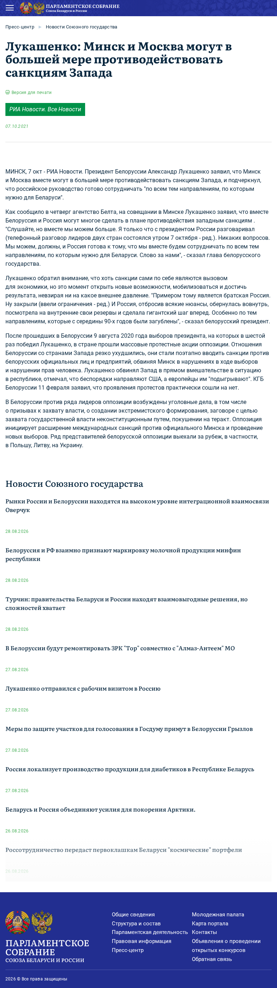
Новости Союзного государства (81, 27)
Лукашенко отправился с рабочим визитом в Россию (83, 688)
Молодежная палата (218, 914)
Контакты (204, 932)
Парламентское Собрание (47, 950)
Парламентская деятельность (150, 932)
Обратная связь (212, 959)
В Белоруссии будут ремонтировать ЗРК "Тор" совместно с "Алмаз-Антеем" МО (120, 647)
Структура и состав (136, 923)
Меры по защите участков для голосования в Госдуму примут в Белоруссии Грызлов (129, 728)
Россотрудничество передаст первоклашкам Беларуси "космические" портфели (123, 849)
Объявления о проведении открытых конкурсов (226, 945)
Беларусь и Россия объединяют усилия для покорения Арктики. (100, 809)
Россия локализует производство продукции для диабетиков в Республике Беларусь (129, 768)
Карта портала (210, 923)
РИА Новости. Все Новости (45, 109)
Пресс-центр (19, 27)
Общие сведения (133, 914)
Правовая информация (141, 941)
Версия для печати (32, 92)
